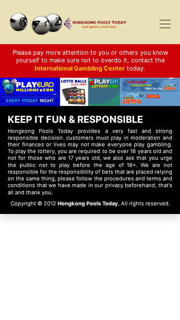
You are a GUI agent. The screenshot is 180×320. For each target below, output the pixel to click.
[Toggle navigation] (165, 24)
